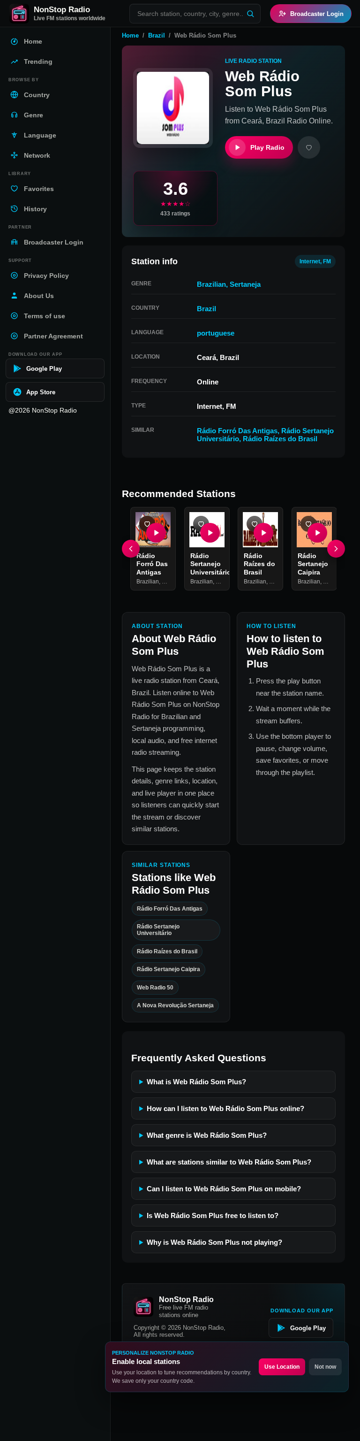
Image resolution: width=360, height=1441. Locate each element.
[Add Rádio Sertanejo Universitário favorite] (201, 524)
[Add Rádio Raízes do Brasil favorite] (254, 524)
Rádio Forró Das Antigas (237, 431)
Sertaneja (245, 284)
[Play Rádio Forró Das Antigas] (156, 532)
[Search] (250, 13)
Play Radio (267, 147)
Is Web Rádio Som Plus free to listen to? (212, 1215)
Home (130, 35)
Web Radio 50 (155, 987)
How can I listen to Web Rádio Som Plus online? (225, 1108)
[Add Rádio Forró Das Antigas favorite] (147, 524)
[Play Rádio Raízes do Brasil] (263, 532)
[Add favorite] (309, 147)
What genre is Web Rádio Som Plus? (207, 1135)
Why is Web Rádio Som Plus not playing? (214, 1242)
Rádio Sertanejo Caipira (313, 563)
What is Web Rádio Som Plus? (196, 1082)
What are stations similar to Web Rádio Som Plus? (229, 1162)
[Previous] (131, 549)
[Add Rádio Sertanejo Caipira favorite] (308, 524)
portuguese (215, 333)
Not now (325, 1367)
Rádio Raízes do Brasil (280, 439)
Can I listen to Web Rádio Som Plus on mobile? (224, 1189)
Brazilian (211, 284)
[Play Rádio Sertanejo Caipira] (317, 532)
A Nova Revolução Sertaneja (175, 1005)
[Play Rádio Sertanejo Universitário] (209, 532)
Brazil (156, 35)
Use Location (282, 1367)
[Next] (336, 549)
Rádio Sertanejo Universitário (210, 563)
